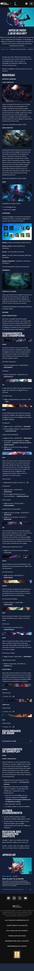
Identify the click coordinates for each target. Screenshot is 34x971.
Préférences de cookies (17, 946)
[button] (4, 49)
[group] (17, 872)
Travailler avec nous (17, 936)
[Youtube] (25, 898)
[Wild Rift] (15, 4)
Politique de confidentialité (17, 920)
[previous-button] (26, 889)
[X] (20, 898)
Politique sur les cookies (17, 930)
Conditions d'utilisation (17, 925)
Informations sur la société (17, 941)
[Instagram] (14, 898)
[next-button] (30, 889)
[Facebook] (8, 898)
